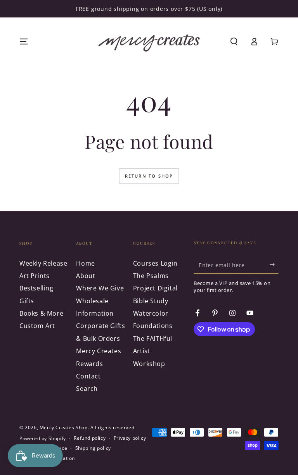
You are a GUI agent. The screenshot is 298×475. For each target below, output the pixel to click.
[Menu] (24, 41)
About (85, 275)
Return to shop (149, 176)
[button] (234, 41)
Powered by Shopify (42, 438)
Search (87, 388)
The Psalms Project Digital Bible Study (155, 288)
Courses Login (155, 263)
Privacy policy (130, 438)
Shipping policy (93, 448)
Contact (88, 376)
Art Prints (34, 275)
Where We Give (100, 288)
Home (85, 263)
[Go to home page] (149, 41)
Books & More (41, 313)
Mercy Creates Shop (64, 427)
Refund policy (90, 438)
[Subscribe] (274, 264)
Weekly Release (43, 263)
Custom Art (37, 325)
